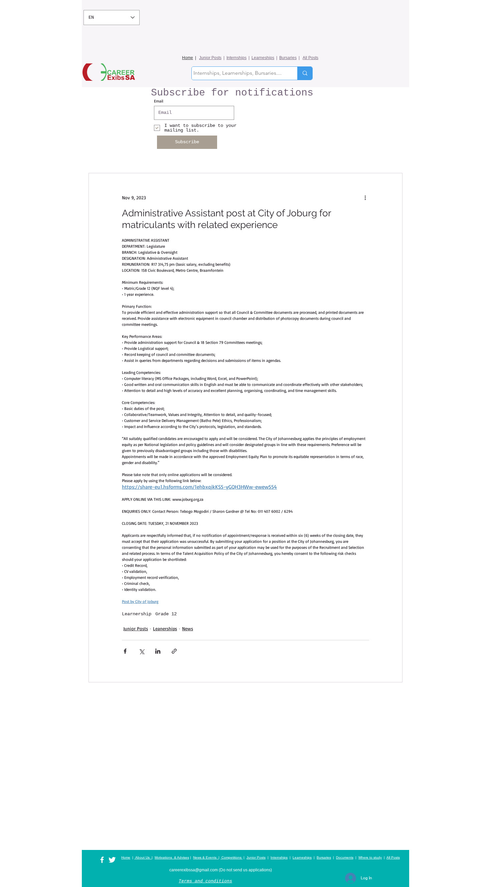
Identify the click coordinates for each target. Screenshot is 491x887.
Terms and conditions (205, 881)
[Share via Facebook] (125, 651)
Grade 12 (166, 614)
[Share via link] (174, 651)
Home (187, 57)
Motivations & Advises (172, 857)
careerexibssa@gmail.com (193, 870)
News (187, 628)
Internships (236, 57)
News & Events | (206, 857)
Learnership (136, 614)
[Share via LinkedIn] (158, 651)
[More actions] (365, 197)
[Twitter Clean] (112, 860)
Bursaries (288, 57)
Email (158, 101)
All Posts (310, 57)
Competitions (231, 857)
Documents (344, 857)
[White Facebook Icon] (102, 860)
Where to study (370, 857)
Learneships (263, 57)
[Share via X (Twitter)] (141, 651)
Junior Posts (210, 57)
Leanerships (165, 628)
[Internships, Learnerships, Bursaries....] (304, 73)
